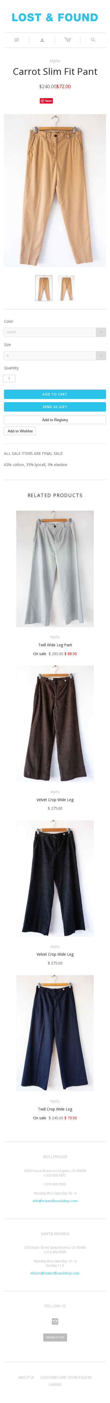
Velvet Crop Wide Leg (55, 799)
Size (7, 344)
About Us (26, 1377)
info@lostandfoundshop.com (55, 1201)
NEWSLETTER (55, 1337)
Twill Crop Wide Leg (55, 1109)
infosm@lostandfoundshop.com (55, 1273)
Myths (55, 60)
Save (48, 101)
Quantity (11, 367)
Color (8, 321)
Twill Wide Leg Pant (55, 644)
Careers (55, 1384)
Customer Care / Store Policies (66, 1377)
